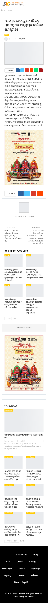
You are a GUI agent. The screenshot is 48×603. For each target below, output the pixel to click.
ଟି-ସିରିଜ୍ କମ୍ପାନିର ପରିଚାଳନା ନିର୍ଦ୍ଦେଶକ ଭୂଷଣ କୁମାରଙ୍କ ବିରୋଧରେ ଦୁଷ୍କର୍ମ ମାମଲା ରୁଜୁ (13, 236)
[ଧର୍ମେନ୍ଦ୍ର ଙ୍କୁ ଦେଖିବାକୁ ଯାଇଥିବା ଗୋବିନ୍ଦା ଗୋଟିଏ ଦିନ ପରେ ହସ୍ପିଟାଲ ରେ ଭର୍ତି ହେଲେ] (13, 518)
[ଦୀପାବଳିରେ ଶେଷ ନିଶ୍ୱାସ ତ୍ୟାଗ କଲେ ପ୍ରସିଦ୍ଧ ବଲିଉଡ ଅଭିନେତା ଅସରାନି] (13, 490)
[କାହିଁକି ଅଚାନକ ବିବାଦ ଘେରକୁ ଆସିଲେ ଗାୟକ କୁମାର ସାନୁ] (24, 420)
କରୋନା (22, 575)
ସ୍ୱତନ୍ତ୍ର (35, 568)
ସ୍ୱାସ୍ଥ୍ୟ (8, 575)
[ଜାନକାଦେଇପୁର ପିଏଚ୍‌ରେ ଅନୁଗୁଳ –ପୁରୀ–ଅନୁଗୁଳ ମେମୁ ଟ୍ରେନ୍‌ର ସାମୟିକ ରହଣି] (35, 260)
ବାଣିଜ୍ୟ (32, 561)
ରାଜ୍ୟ (6, 35)
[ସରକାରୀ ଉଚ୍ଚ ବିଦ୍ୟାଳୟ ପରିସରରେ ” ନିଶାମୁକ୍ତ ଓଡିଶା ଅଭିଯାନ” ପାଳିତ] (13, 290)
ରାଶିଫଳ (34, 575)
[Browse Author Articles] (24, 207)
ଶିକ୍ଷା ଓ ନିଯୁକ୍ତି (21, 582)
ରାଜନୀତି (20, 561)
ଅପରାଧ (22, 568)
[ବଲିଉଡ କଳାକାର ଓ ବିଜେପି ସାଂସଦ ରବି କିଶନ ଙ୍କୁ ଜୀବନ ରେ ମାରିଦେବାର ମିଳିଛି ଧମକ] (35, 490)
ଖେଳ (8, 561)
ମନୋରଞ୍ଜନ (8, 410)
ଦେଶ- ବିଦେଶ (30, 457)
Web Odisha (29, 596)
